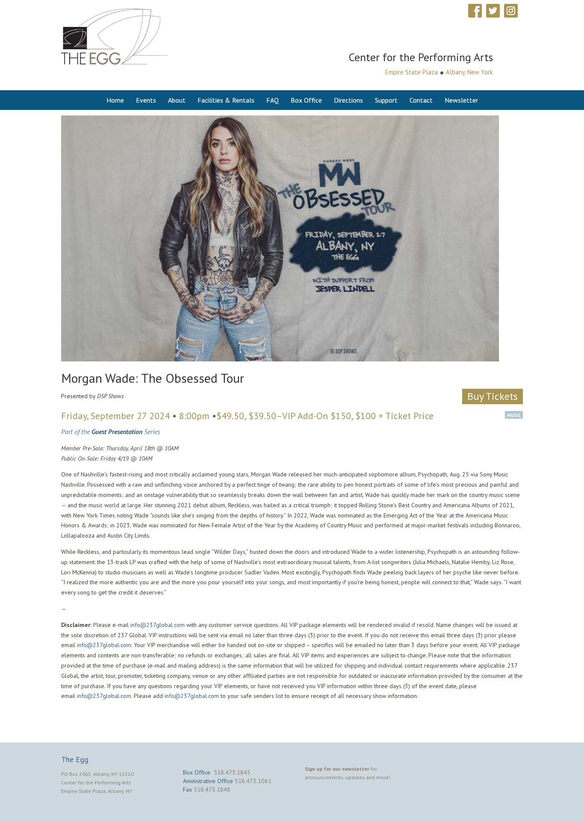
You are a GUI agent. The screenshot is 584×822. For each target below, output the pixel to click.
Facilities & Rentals (226, 100)
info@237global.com (157, 625)
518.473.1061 (253, 781)
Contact (421, 100)
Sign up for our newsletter (337, 769)
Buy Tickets (492, 396)
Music (514, 415)
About (177, 100)
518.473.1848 (212, 789)
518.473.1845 (232, 772)
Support (386, 100)
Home (115, 100)
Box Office (306, 100)
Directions (348, 100)
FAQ (272, 100)
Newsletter (461, 100)
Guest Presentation (116, 431)
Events (146, 100)
